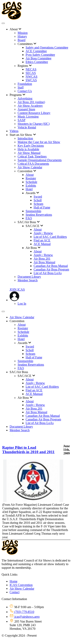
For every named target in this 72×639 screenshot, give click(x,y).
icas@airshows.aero (27, 616)
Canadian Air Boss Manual (51, 266)
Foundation (25, 83)
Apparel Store (26, 109)
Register (31, 178)
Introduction (25, 138)
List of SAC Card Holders (50, 236)
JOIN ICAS (17, 289)
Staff (21, 87)
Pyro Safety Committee (40, 54)
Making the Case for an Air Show (39, 142)
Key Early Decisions (31, 145)
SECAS (31, 73)
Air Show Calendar (30, 167)
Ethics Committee (37, 62)
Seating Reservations (39, 214)
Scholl (38, 200)
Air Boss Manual (44, 262)
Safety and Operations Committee (47, 47)
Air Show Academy (30, 105)
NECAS (31, 69)
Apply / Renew (43, 233)
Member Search (28, 280)
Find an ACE (42, 240)
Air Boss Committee (38, 58)
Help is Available (28, 149)
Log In (22, 303)
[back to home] (12, 18)
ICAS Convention (21, 585)
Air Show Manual (29, 153)
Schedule (31, 182)
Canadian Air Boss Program (51, 269)
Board (21, 40)
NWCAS (31, 76)
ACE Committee (36, 51)
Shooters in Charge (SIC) (34, 123)
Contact (14, 592)
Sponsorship (33, 211)
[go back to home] (10, 553)
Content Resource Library (34, 113)
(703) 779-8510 (24, 612)
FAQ (29, 218)
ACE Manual (42, 244)
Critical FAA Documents (33, 163)
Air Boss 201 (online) (31, 102)
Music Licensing (28, 116)
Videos (14, 131)
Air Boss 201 (42, 258)
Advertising (25, 98)
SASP (21, 120)
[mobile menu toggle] (3, 23)
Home (13, 581)
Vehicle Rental (27, 127)
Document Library (29, 276)
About (30, 174)
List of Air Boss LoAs (48, 273)
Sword (38, 196)
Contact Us (25, 91)
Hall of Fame (42, 207)
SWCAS (31, 80)
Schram (38, 204)
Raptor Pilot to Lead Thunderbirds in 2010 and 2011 (28, 449)
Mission (23, 33)
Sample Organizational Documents (40, 160)
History (22, 36)
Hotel (29, 189)
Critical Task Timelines (32, 156)
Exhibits (31, 185)
